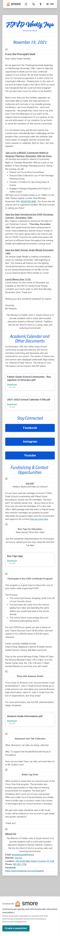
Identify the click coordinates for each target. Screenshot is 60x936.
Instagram (30, 441)
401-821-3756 (20, 864)
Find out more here (38, 519)
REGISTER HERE (28, 201)
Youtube (30, 455)
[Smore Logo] (14, 4)
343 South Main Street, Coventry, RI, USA (34, 861)
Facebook (30, 428)
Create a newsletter (16, 928)
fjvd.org (18, 858)
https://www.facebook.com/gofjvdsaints (24, 871)
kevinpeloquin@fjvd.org (23, 854)
